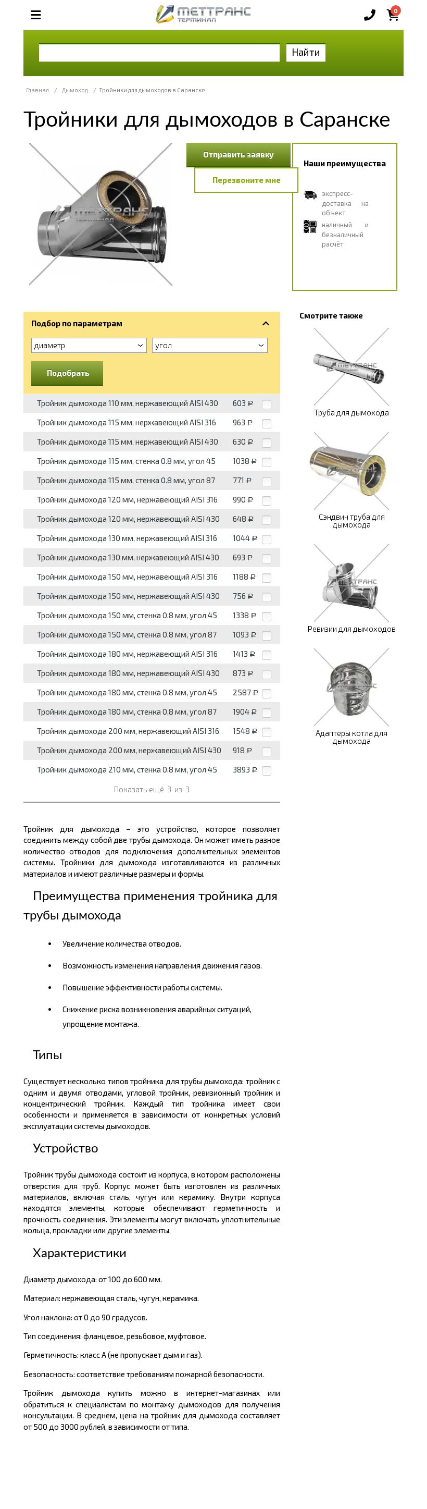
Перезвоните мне (246, 180)
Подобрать (68, 372)
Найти (306, 52)
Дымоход (75, 90)
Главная (37, 90)
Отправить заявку (238, 154)
